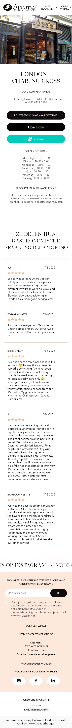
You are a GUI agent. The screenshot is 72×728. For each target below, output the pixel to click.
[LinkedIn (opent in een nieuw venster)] (53, 680)
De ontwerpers (36, 650)
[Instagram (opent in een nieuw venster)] (19, 680)
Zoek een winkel (36, 626)
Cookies (36, 705)
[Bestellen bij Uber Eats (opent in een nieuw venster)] (36, 127)
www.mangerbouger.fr (42, 723)
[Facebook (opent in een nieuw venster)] (36, 680)
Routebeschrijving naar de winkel (36, 115)
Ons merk (36, 643)
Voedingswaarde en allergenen (36, 654)
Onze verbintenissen (36, 646)
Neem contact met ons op (36, 634)
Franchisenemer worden (36, 664)
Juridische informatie (36, 700)
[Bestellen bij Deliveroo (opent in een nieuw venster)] (36, 139)
